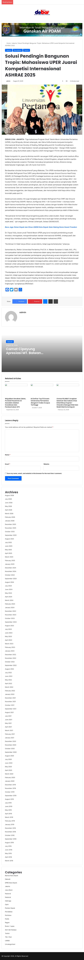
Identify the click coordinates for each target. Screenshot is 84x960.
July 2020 (8, 759)
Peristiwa (8, 915)
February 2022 (10, 691)
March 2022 (9, 687)
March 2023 (9, 644)
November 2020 (10, 745)
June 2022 (8, 676)
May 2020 (8, 766)
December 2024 (10, 568)
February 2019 (10, 821)
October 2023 (10, 618)
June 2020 (8, 763)
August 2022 (9, 669)
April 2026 (8, 510)
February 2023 (10, 647)
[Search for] (81, 13)
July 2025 (8, 542)
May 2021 (8, 723)
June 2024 (8, 589)
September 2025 (11, 535)
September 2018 (10, 839)
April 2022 (8, 683)
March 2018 (9, 860)
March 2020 (9, 774)
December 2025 (10, 524)
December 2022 (10, 654)
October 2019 (9, 792)
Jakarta (14, 43)
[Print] (56, 301)
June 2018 (8, 850)
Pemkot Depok (10, 908)
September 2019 (10, 795)
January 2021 (9, 738)
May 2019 (8, 810)
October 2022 (10, 662)
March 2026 (9, 513)
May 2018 (8, 853)
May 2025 (8, 550)
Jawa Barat (8, 890)
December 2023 (10, 611)
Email (7, 464)
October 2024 (10, 575)
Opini (7, 904)
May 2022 (8, 680)
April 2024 (8, 597)
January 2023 (9, 651)
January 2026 (9, 521)
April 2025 (8, 553)
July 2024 (8, 586)
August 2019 (9, 799)
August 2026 (9, 495)
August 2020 (9, 756)
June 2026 (8, 503)
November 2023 (10, 615)
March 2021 (9, 730)
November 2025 (10, 528)
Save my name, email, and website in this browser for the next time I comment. (34, 473)
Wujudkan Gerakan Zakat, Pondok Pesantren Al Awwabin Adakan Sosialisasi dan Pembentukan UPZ (15, 403)
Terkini (26, 50)
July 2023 (8, 629)
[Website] (20, 316)
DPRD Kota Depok (11, 883)
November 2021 (10, 701)
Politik (7, 919)
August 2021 (9, 712)
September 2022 (11, 665)
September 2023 (11, 622)
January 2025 (9, 564)
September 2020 (11, 752)
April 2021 (8, 727)
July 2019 (8, 803)
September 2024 (11, 578)
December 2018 (10, 828)
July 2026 (8, 499)
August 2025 (9, 539)
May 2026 (8, 506)
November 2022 (10, 658)
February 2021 (10, 734)
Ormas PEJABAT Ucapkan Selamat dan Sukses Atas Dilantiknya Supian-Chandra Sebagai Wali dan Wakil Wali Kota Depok (67, 403)
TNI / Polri (8, 937)
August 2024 (9, 582)
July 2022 (8, 672)
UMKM (7, 940)
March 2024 (9, 600)
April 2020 (8, 770)
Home (8, 43)
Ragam (7, 922)
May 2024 (8, 593)
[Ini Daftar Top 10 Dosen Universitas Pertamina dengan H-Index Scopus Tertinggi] (42, 390)
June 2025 (8, 546)
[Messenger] (45, 301)
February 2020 (10, 777)
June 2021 (8, 719)
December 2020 (10, 741)
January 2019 (9, 824)
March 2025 (9, 557)
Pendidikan (17, 50)
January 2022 (9, 694)
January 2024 (9, 607)
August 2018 (9, 842)
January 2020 (9, 781)
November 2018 (10, 832)
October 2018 (9, 835)
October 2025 (10, 531)
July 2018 (8, 846)
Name (7, 455)
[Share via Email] (50, 301)
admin (8, 81)
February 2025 (10, 560)
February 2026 (10, 517)
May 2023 (8, 636)
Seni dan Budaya (10, 930)
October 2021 (9, 705)
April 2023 (8, 640)
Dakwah (10, 342)
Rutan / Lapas (9, 926)
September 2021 (10, 709)
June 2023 (8, 633)
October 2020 (10, 748)
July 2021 (8, 716)
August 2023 (9, 625)
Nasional (8, 893)
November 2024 (10, 571)
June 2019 (8, 806)
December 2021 (10, 698)
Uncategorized (10, 944)
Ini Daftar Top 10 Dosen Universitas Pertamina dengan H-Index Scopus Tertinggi (40, 402)
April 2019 (8, 813)
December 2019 (10, 785)
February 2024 (10, 604)
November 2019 (10, 788)
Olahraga (8, 901)
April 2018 (8, 857)
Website (46, 464)
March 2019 (9, 817)
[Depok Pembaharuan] (42, 12)
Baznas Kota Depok (11, 875)
